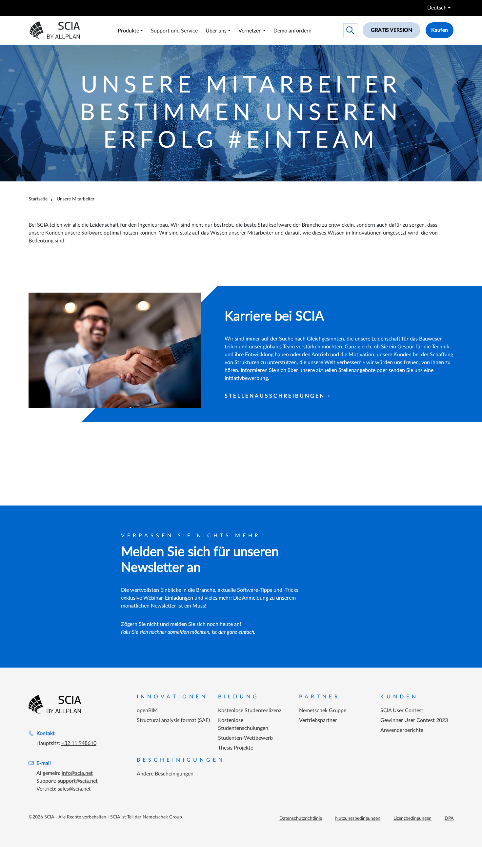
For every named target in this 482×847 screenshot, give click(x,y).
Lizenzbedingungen (412, 818)
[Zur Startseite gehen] (55, 704)
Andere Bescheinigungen (165, 773)
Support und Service (174, 30)
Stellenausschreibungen (275, 396)
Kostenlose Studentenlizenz (249, 710)
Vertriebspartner (318, 720)
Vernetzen (250, 30)
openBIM (147, 710)
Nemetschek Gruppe (322, 710)
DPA (449, 818)
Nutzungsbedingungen (357, 818)
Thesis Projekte (235, 748)
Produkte (128, 30)
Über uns (216, 30)
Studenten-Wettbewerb (245, 738)
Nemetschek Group (162, 817)
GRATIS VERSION (391, 30)
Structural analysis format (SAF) (173, 720)
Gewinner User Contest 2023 (414, 720)
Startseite (38, 199)
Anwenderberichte (401, 730)
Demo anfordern (292, 30)
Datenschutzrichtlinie (300, 818)
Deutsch (437, 7)
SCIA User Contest (401, 710)
